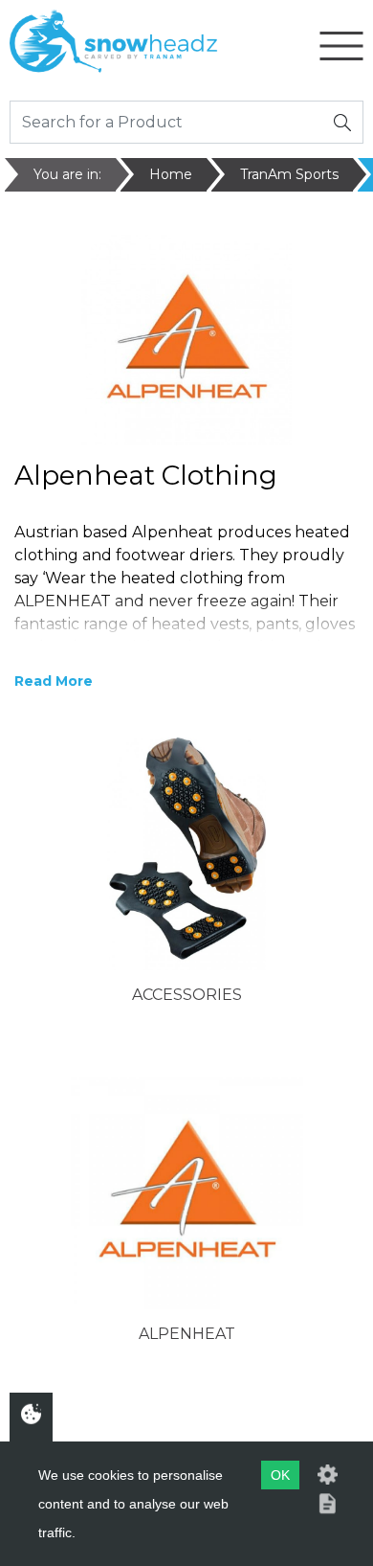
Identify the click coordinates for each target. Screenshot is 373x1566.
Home (170, 174)
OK (280, 1475)
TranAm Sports (289, 174)
